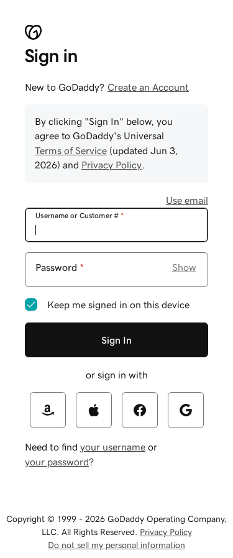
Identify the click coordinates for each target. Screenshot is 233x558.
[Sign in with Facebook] (140, 410)
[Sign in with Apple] (94, 410)
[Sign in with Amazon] (48, 410)
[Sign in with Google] (186, 410)
